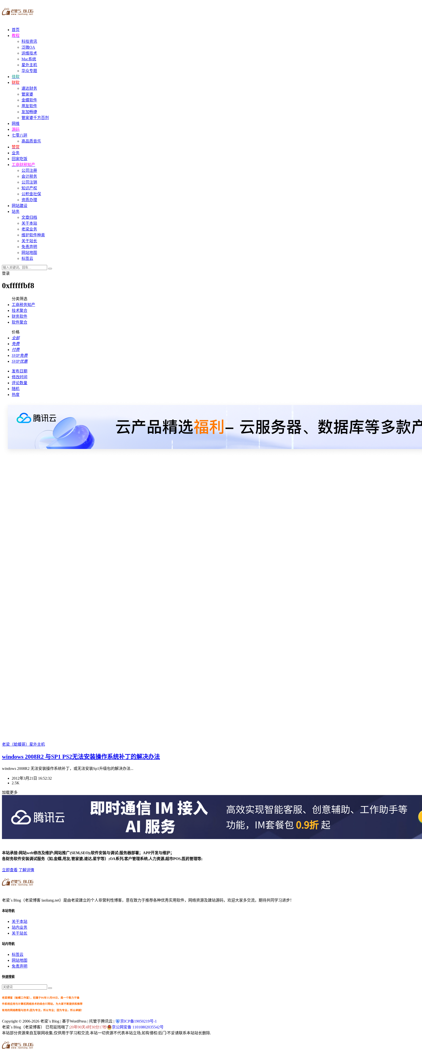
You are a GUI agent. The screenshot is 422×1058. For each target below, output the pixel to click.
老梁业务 (29, 229)
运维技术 (29, 53)
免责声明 (29, 247)
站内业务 (19, 927)
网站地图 (29, 253)
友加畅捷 (29, 112)
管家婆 (27, 94)
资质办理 (29, 200)
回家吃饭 (19, 159)
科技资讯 (29, 41)
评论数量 (19, 383)
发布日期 (19, 371)
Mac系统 (28, 59)
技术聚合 (19, 310)
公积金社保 (31, 194)
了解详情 (26, 870)
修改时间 (19, 377)
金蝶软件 (29, 100)
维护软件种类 (33, 235)
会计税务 (29, 176)
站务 (16, 211)
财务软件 (19, 316)
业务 (16, 153)
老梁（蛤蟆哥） (15, 744)
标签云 (27, 258)
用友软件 (29, 106)
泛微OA (28, 47)
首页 (16, 30)
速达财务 (29, 88)
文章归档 (29, 217)
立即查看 (10, 870)
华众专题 (29, 71)
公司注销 (29, 182)
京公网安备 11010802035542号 (138, 1027)
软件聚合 (19, 322)
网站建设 (19, 206)
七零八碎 (19, 135)
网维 (16, 123)
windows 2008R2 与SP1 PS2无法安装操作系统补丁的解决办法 (81, 756)
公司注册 (29, 170)
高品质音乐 (31, 141)
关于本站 (29, 223)
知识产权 (29, 188)
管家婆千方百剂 (35, 118)
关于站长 (29, 241)
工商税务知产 (23, 305)
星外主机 (29, 65)
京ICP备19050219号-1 (138, 1021)
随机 (16, 389)
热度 (16, 395)
